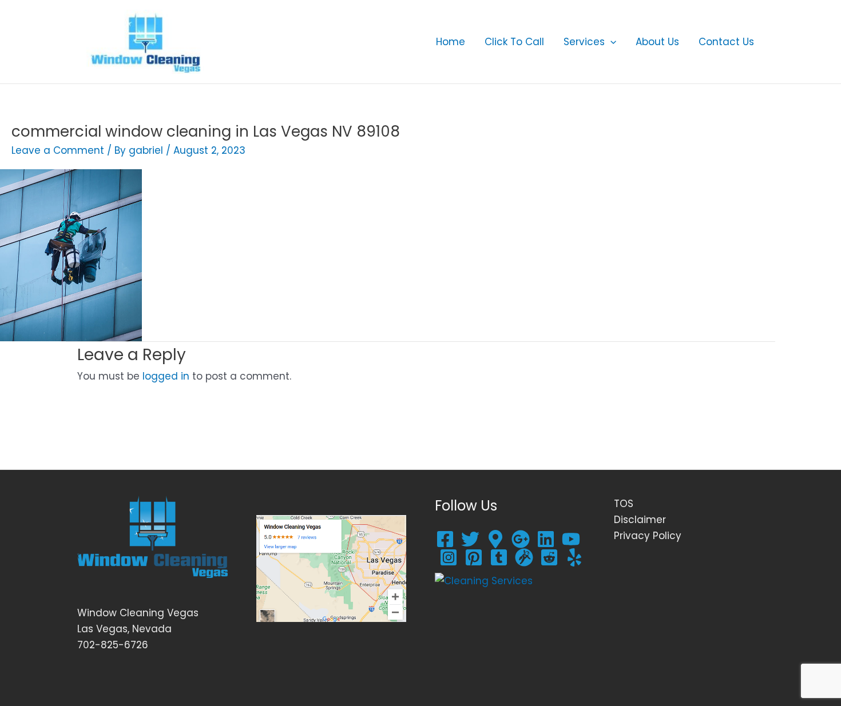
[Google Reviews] (495, 539)
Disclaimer (640, 519)
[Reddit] (549, 557)
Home (450, 42)
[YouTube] (571, 539)
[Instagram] (448, 557)
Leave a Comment (57, 150)
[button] (610, 42)
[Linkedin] (546, 539)
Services (584, 42)
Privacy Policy (647, 536)
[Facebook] (445, 539)
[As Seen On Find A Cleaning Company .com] (484, 580)
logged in (165, 376)
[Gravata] (524, 557)
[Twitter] (470, 539)
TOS (623, 503)
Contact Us (726, 42)
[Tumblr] (499, 557)
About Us (657, 42)
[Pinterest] (474, 557)
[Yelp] (574, 557)
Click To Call (514, 42)
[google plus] (520, 539)
